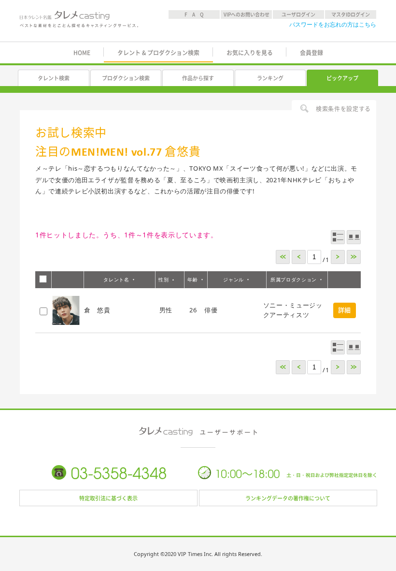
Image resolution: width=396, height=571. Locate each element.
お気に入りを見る (249, 53)
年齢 (192, 279)
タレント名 (116, 279)
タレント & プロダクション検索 (158, 53)
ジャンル (233, 279)
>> (353, 257)
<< (282, 257)
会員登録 (311, 53)
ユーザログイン (298, 14)
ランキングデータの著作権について (287, 498)
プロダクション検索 (126, 78)
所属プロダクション (293, 279)
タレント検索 (54, 78)
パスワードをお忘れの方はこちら (332, 24)
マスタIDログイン (350, 14)
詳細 (344, 310)
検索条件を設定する (343, 109)
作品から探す (198, 78)
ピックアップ (342, 78)
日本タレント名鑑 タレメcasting (79, 22)
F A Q (194, 14)
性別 (163, 279)
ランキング (270, 78)
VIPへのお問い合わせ (246, 14)
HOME (81, 53)
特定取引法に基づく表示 (108, 498)
